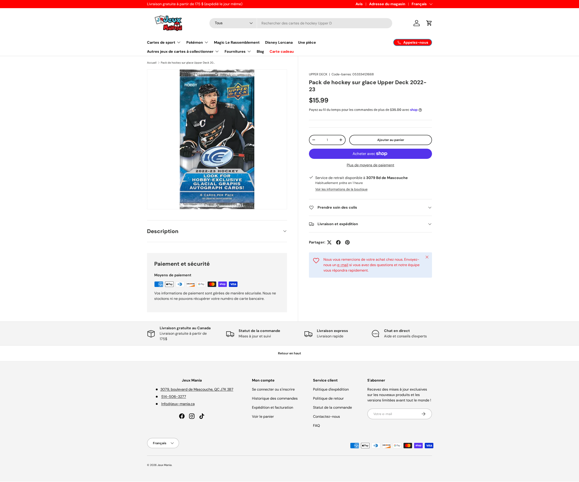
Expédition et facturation (272, 407)
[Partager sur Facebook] (338, 242)
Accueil (152, 62)
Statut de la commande (332, 407)
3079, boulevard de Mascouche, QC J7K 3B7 (196, 389)
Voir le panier (263, 416)
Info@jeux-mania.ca (178, 403)
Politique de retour (328, 398)
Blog (260, 51)
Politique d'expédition (331, 389)
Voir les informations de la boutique (341, 189)
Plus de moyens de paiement (370, 164)
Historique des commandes (275, 398)
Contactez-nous (326, 416)
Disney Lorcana (279, 42)
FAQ (316, 425)
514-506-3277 (173, 396)
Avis (359, 4)
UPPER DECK (318, 74)
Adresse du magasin (387, 4)
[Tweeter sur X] (329, 242)
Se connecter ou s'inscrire (273, 389)
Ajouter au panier (390, 140)
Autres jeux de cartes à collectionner (180, 51)
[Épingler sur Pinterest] (347, 242)
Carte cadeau (282, 51)
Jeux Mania (164, 465)
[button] (429, 23)
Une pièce (307, 42)
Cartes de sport (161, 42)
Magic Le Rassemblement (237, 42)
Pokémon (194, 42)
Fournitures (235, 51)
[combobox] (300, 23)
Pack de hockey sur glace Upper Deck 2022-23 (188, 62)
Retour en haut (289, 353)
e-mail (342, 264)
